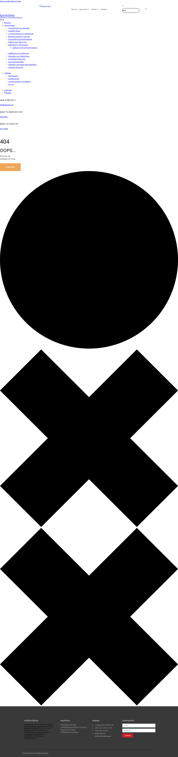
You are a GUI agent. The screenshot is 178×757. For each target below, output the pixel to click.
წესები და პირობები (68, 730)
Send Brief (4, 117)
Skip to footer (16, 1)
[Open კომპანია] (98, 9)
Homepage (10, 167)
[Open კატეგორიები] (88, 9)
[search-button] (123, 6)
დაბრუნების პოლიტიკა (69, 732)
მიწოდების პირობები (68, 725)
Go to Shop (4, 129)
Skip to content (5, 1)
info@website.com (6, 105)
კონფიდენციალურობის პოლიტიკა (73, 727)
